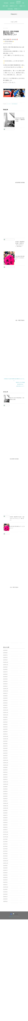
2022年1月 (5, 734)
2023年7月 (5, 693)
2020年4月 (5, 772)
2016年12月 (5, 860)
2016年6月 (5, 872)
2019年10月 (5, 784)
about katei (12, 2)
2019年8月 (5, 786)
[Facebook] (11, 914)
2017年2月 (5, 856)
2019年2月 (5, 798)
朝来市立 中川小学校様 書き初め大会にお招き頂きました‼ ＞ (20, 384)
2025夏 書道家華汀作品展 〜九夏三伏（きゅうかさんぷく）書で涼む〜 (17, 518)
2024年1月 (5, 686)
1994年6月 (5, 901)
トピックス (14, 22)
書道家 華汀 (11, 916)
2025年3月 (5, 659)
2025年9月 (5, 650)
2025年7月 (5, 655)
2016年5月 (5, 875)
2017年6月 (5, 846)
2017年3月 (5, 853)
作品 (23, 2)
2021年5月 (5, 750)
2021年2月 (5, 755)
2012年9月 (5, 894)
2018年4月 (5, 822)
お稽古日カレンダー (13, 5)
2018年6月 (5, 817)
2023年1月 (5, 707)
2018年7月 (5, 815)
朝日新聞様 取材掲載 (20, 182)
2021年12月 (5, 736)
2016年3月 (5, 879)
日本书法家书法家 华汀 (18, 2)
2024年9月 (5, 667)
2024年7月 (5, 671)
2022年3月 (5, 729)
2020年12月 (5, 760)
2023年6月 (5, 695)
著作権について (17, 8)
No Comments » (15, 103)
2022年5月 (5, 724)
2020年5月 (5, 769)
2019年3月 (5, 796)
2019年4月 (5, 793)
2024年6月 (5, 674)
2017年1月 (5, 858)
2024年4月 (5, 679)
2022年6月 (5, 722)
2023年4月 (5, 700)
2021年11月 (5, 738)
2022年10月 (5, 714)
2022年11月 (5, 712)
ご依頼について (22, 5)
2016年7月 (5, 870)
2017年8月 (5, 841)
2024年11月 (5, 664)
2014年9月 (5, 889)
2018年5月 (5, 820)
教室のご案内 (5, 5)
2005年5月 (5, 899)
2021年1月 (5, 757)
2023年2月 (5, 705)
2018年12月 (5, 803)
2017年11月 (5, 834)
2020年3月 (5, 774)
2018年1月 (5, 829)
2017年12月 (5, 832)
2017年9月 (5, 839)
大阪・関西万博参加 (19, 320)
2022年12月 (5, 710)
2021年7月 (5, 746)
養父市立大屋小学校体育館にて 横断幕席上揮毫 (20, 119)
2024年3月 (5, 681)
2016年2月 (5, 882)
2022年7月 (5, 719)
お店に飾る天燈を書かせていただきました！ (19, 258)
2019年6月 (5, 789)
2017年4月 (5, 851)
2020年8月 (5, 767)
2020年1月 (5, 779)
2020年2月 (5, 777)
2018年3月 (5, 824)
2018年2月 (5, 827)
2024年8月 (5, 669)
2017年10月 (5, 836)
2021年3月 (5, 753)
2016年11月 (5, 863)
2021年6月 (5, 748)
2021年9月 (5, 741)
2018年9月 (5, 810)
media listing (10, 8)
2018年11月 (5, 805)
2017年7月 (5, 844)
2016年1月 (5, 884)
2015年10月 (5, 887)
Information (6, 2)
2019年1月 (5, 801)
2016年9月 (5, 865)
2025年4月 (5, 657)
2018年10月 (5, 808)
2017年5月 (5, 848)
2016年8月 (5, 867)
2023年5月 (5, 698)
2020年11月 (5, 762)
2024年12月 (5, 662)
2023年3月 (5, 702)
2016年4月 (5, 877)
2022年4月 (5, 726)
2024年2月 (5, 683)
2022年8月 (5, 717)
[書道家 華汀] (14, 14)
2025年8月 (5, 652)
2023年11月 (5, 688)
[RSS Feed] (15, 914)
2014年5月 (5, 891)
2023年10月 (5, 691)
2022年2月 (5, 731)
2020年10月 (5, 765)
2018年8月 (5, 812)
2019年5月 (5, 791)
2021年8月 (5, 743)
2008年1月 (5, 896)
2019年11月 (5, 781)
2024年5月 (5, 676)
